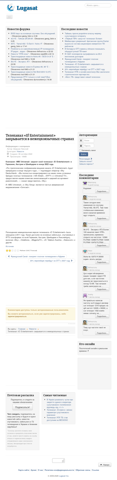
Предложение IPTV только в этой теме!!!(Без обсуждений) (30, 78)
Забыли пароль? (86, 164)
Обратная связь (83, 470)
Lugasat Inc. (64, 475)
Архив (33, 470)
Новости (20, 151)
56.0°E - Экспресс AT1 (20, 61)
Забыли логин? (85, 161)
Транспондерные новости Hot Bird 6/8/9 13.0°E (31, 71)
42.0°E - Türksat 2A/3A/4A (22, 38)
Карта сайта (23, 470)
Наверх (106, 464)
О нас (40, 470)
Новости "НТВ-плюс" (20, 54)
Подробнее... (102, 191)
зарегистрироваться (17, 316)
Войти (83, 154)
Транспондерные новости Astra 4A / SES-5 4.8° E (32, 56)
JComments (71, 323)
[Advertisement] (58, 107)
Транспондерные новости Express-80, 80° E (29, 66)
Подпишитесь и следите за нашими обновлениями (22, 400)
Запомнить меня (88, 150)
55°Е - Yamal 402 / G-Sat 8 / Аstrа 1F (26, 43)
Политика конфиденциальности (59, 470)
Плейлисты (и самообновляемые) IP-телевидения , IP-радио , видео (33, 50)
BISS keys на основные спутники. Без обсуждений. (33, 33)
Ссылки (95, 470)
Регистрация (84, 158)
